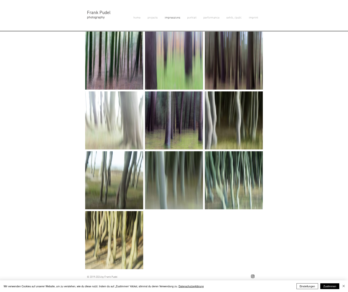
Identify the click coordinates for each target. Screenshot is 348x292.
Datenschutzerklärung (191, 286)
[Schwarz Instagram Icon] (252, 276)
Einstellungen (307, 286)
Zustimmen (329, 286)
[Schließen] (343, 286)
